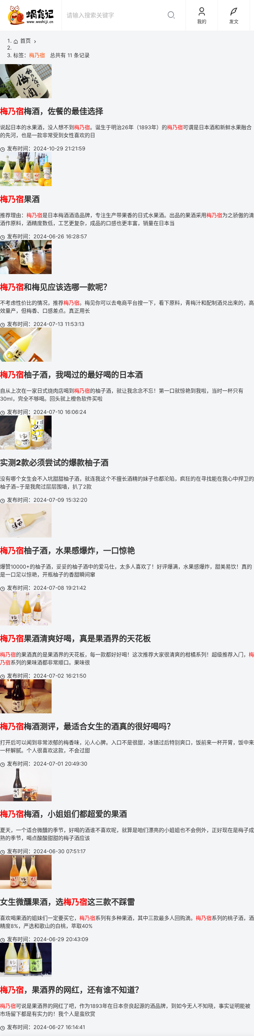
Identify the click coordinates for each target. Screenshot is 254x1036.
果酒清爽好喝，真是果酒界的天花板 (75, 638)
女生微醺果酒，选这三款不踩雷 (67, 902)
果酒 (20, 199)
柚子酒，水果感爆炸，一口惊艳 (67, 550)
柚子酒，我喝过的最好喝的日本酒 (71, 374)
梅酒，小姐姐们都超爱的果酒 (63, 814)
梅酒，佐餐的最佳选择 (51, 111)
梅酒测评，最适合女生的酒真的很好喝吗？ (87, 726)
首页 (25, 40)
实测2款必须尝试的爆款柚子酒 (54, 462)
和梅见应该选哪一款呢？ (55, 287)
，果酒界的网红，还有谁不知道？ (71, 990)
